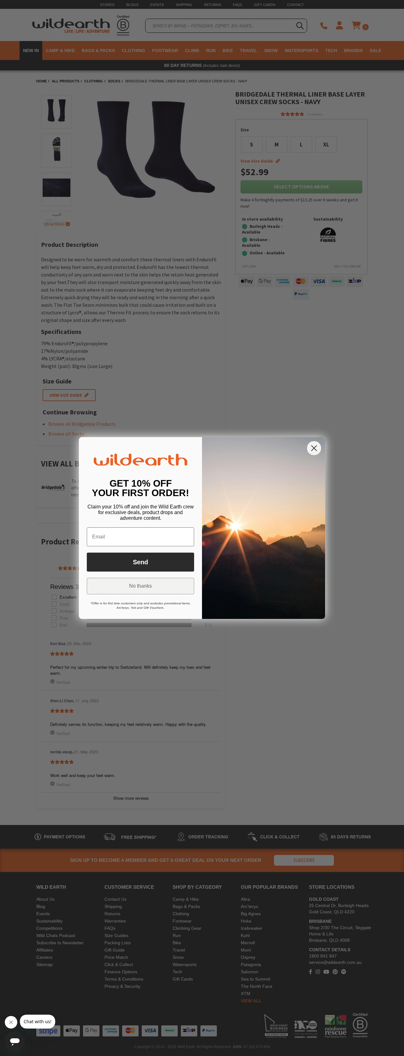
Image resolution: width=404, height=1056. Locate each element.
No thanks (140, 586)
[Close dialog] (314, 448)
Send (140, 562)
